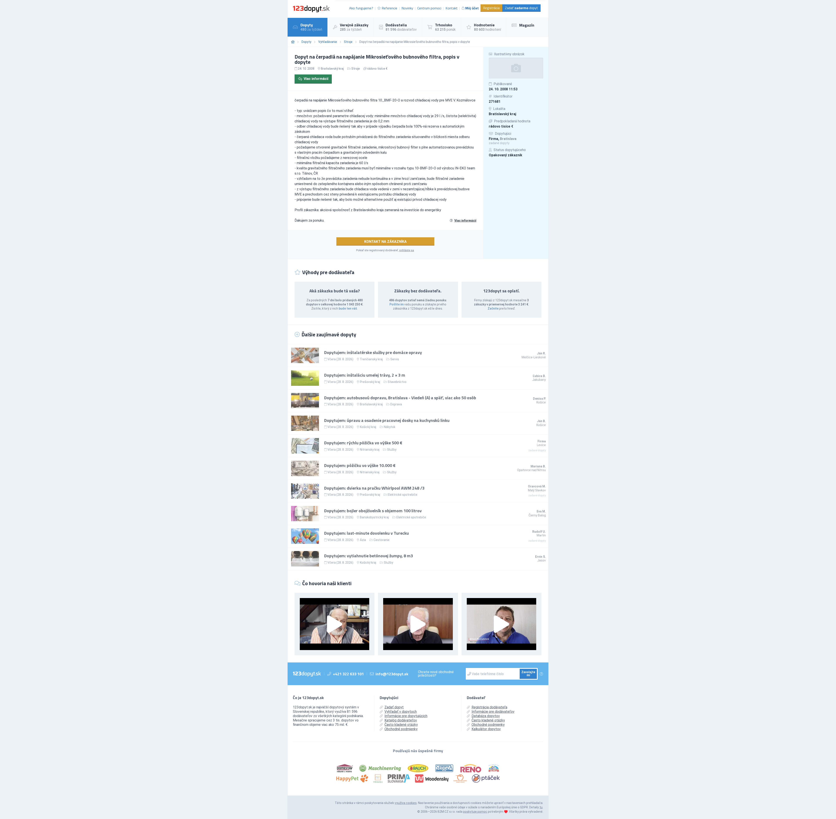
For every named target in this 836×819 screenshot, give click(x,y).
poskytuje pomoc (475, 811)
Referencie (389, 8)
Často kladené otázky (401, 725)
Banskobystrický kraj (374, 517)
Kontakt (451, 8)
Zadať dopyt (521, 7)
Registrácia (491, 7)
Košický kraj (368, 427)
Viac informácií (316, 79)
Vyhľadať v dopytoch (400, 711)
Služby (391, 449)
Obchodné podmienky (401, 729)
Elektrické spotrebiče (402, 494)
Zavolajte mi (528, 673)
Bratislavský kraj (502, 114)
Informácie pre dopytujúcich (405, 716)
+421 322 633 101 (348, 674)
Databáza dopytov (486, 716)
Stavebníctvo (397, 382)
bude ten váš (348, 308)
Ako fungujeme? (361, 8)
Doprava (396, 404)
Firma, (502, 139)
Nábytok (389, 427)
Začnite (493, 308)
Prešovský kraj (370, 382)
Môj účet (472, 8)
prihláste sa (406, 250)
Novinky (407, 8)
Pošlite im (396, 304)
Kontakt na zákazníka (385, 241)
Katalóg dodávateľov (400, 720)
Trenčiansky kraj (371, 359)
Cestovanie (381, 540)
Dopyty (306, 42)
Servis (394, 359)
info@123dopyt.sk (392, 674)
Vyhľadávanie (327, 42)
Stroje (348, 42)
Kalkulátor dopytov (486, 729)
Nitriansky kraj (369, 449)
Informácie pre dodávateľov (493, 711)
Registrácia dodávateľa (489, 707)
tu (541, 807)
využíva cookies (406, 803)
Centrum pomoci (429, 8)
